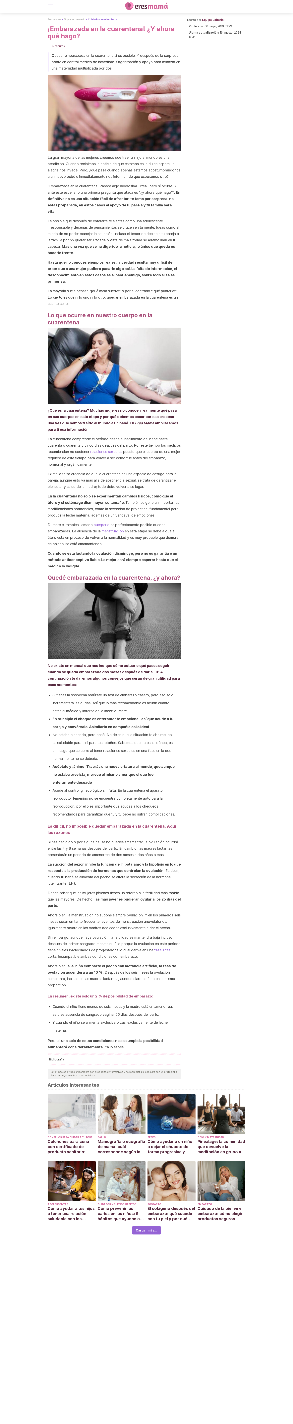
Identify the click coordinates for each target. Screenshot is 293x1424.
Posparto (154, 1204)
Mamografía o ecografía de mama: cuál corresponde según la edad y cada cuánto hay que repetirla (121, 1146)
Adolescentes (58, 1204)
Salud (102, 1137)
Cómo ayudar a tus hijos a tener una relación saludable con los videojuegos (71, 1213)
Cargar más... (146, 1230)
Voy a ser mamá (74, 19)
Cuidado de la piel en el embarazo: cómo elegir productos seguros (220, 1213)
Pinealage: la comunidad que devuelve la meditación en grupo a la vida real (221, 1146)
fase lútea (162, 950)
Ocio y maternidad (211, 1137)
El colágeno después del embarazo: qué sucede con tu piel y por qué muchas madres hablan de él (171, 1213)
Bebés (151, 1137)
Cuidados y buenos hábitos (117, 1204)
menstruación (113, 531)
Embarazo (54, 19)
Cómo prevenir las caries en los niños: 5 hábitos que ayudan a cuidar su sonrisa (119, 1213)
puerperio (101, 525)
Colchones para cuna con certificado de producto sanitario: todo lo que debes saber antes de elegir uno (71, 1146)
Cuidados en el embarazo (104, 19)
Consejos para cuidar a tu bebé (70, 1137)
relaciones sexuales (106, 452)
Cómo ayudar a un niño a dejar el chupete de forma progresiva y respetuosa (169, 1146)
